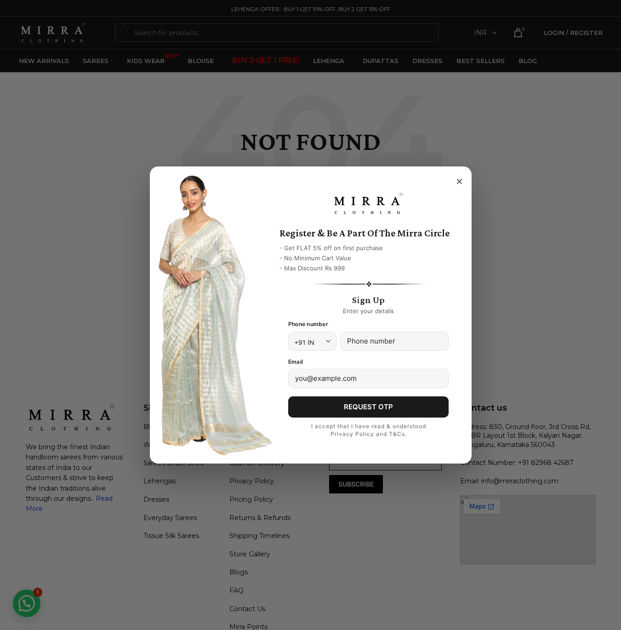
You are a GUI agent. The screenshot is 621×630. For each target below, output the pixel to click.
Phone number (308, 324)
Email (295, 361)
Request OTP (368, 406)
